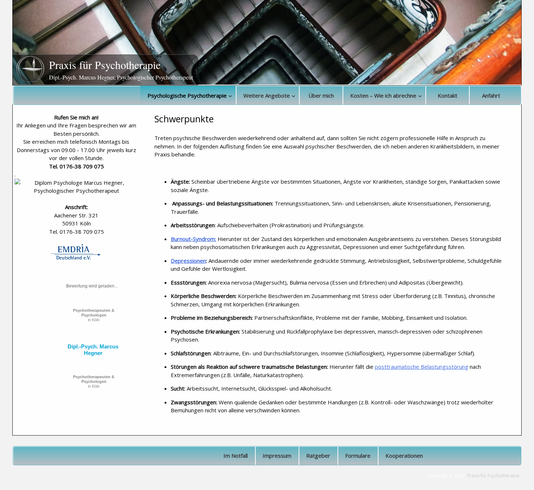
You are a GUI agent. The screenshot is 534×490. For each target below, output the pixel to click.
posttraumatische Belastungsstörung (421, 366)
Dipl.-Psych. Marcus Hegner (93, 349)
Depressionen (188, 260)
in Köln (93, 315)
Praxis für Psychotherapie (105, 64)
